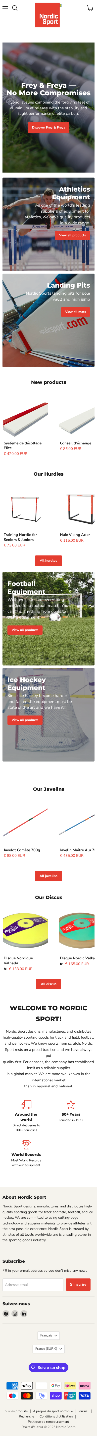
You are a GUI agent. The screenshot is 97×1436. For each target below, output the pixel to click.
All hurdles (48, 560)
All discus (48, 984)
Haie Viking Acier (75, 534)
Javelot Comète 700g (22, 850)
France (46, 1348)
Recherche (26, 1416)
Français (46, 1335)
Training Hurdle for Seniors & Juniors (20, 537)
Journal (83, 1411)
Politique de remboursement (48, 1421)
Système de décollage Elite (23, 446)
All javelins (48, 876)
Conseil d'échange (75, 443)
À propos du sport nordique (53, 1411)
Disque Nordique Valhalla (18, 961)
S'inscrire (78, 1284)
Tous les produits (15, 1411)
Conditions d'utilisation (56, 1416)
